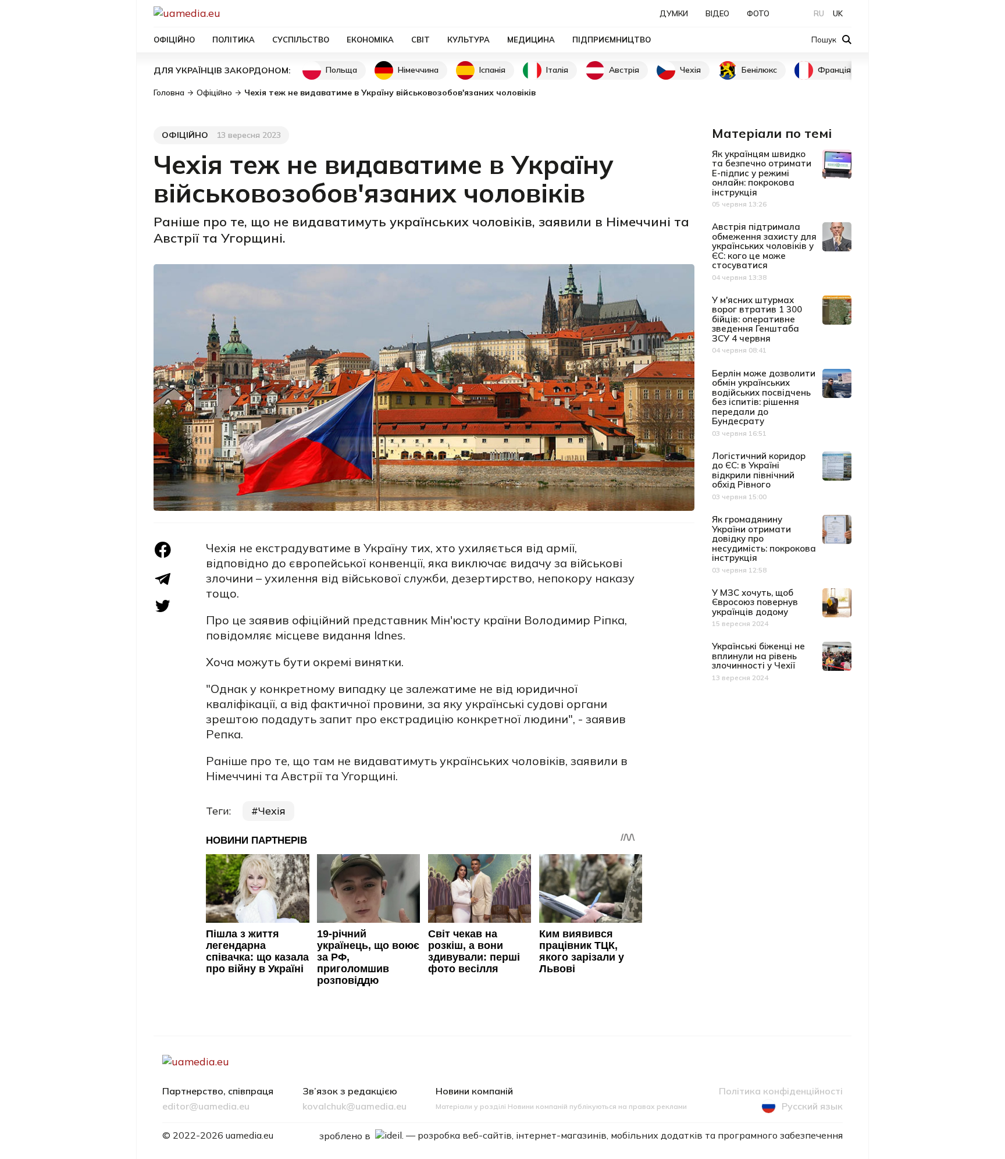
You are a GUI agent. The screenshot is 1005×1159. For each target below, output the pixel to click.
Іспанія (492, 70)
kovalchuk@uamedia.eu (354, 1106)
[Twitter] (163, 606)
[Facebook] (163, 550)
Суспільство (300, 39)
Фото (758, 13)
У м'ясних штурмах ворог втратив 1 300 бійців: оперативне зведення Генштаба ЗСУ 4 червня (757, 319)
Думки (674, 13)
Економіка (370, 39)
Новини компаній (474, 1091)
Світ (420, 39)
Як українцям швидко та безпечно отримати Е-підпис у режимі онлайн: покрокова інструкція (761, 173)
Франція (834, 70)
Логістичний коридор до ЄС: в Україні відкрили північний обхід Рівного (759, 470)
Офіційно (174, 39)
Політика (233, 39)
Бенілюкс (759, 70)
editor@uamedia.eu (206, 1106)
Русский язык (812, 1106)
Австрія (624, 70)
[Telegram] (163, 578)
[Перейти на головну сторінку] (227, 13)
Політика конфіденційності (781, 1091)
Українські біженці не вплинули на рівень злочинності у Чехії (758, 656)
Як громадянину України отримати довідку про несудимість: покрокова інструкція (764, 538)
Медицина (531, 39)
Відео (717, 13)
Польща (341, 70)
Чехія (690, 70)
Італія (557, 70)
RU (819, 13)
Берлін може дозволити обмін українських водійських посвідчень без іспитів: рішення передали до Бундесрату (763, 397)
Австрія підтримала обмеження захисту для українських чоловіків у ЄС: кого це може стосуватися (764, 246)
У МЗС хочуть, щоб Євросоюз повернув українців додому (755, 602)
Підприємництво (611, 39)
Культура (468, 39)
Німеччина (418, 70)
